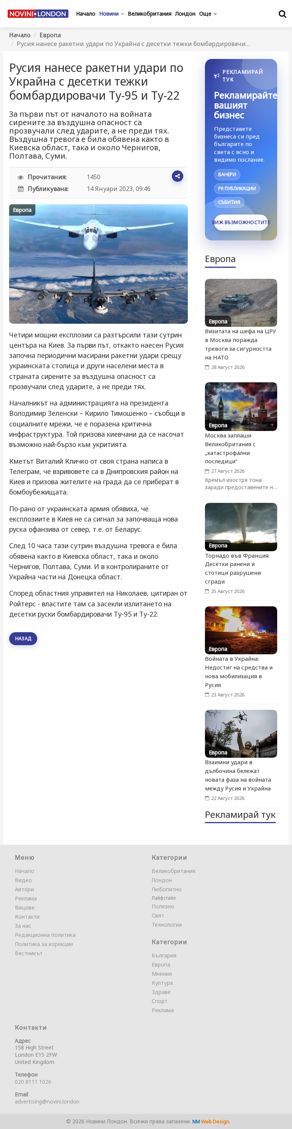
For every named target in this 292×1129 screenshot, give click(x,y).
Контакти (27, 916)
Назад (23, 638)
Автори (24, 889)
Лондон (162, 880)
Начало (19, 35)
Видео (23, 880)
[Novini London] (38, 14)
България (164, 955)
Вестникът (29, 953)
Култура (162, 982)
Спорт (160, 1001)
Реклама (26, 898)
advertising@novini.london (47, 1101)
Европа (50, 35)
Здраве (161, 991)
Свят (158, 915)
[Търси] (282, 13)
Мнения (162, 973)
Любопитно (167, 889)
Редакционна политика (45, 934)
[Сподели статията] (177, 176)
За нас (23, 925)
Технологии (167, 924)
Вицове (25, 907)
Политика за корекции (44, 944)
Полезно (163, 906)
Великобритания (173, 871)
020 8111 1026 (33, 1081)
